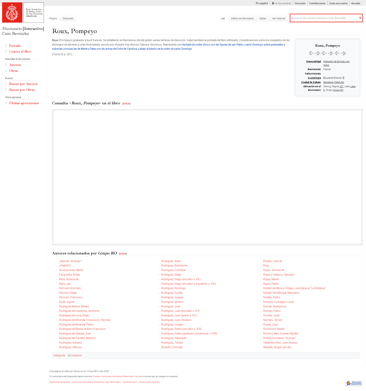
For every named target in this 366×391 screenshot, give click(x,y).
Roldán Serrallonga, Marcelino (281, 292)
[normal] (328, 53)
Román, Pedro (272, 310)
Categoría (59, 355)
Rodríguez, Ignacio (172, 301)
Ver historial (278, 18)
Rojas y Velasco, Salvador (279, 274)
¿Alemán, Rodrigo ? (70, 261)
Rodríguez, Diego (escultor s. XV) (181, 279)
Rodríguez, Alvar (171, 261)
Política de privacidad (60, 382)
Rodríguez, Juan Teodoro (176, 319)
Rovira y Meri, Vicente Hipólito (281, 333)
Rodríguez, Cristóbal (173, 270)
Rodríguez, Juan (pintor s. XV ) (179, 315)
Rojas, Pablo (271, 283)
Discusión (300, 3)
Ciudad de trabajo (311, 82)
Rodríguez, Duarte (171, 292)
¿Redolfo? (65, 265)
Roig (266, 265)
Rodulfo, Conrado (172, 347)
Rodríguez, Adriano (70, 342)
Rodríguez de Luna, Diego (74, 315)
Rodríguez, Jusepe (172, 324)
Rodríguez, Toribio (172, 342)
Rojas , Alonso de (273, 270)
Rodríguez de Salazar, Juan (75, 333)
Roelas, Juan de (272, 261)
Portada (14, 45)
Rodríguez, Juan (171, 306)
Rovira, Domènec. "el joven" (279, 338)
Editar (263, 18)
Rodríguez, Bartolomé (174, 265)
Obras (13, 70)
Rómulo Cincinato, (70, 288)
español (263, 3)
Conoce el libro (20, 51)
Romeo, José (271, 315)
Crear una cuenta (338, 3)
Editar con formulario (242, 18)
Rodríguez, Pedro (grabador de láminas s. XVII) (189, 333)
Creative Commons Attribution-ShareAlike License (117, 376)
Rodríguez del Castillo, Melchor (77, 338)
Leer (223, 18)
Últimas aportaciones (24, 103)
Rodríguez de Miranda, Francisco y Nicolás (85, 319)
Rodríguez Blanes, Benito (74, 306)
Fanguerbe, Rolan (69, 274)
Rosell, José (270, 324)
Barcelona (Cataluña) (333, 82)
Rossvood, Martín (274, 328)
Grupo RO (338, 90)
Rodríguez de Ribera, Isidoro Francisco (82, 328)
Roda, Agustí (66, 301)
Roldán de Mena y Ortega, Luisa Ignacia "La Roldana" (294, 288)
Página (53, 18)
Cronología (314, 78)
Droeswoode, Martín (71, 270)
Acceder (355, 3)
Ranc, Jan (65, 283)
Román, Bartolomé (274, 306)
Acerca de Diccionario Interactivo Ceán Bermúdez (96, 382)
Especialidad (313, 61)
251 (342, 86)
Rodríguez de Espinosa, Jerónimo (79, 310)
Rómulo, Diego (68, 292)
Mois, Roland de (68, 279)
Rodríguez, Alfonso (70, 347)
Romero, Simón (272, 319)
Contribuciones (317, 3)
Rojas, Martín (271, 279)
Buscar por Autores (23, 84)
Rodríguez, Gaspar (172, 297)
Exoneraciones (130, 382)
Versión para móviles (149, 382)
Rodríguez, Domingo (173, 288)
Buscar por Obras (22, 89)
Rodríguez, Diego (171, 274)
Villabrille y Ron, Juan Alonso (280, 342)
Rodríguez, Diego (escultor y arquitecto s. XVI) (188, 283)
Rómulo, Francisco (70, 297)
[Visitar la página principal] (23, 19)
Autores (77, 355)
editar (126, 103)
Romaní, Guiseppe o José (278, 301)
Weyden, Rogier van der (277, 347)
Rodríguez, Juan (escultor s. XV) (180, 310)
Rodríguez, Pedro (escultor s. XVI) (181, 328)
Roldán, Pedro (271, 297)
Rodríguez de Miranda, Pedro (76, 324)
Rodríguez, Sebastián (174, 338)
